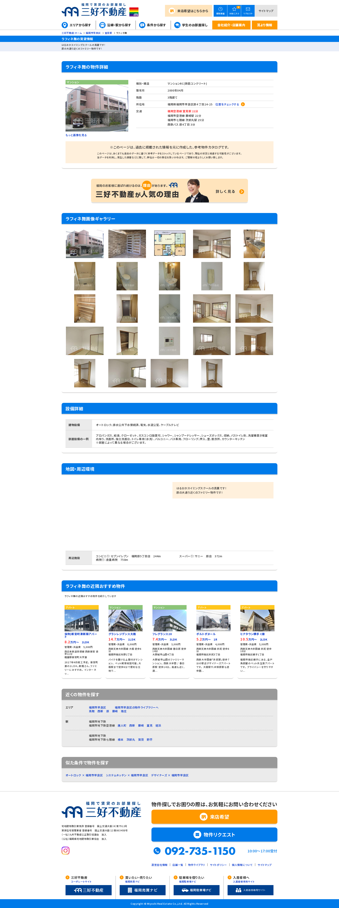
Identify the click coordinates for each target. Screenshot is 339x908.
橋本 (120, 739)
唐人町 (122, 725)
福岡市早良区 (97, 707)
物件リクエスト (219, 834)
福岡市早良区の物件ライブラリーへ (137, 707)
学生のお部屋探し (195, 25)
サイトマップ (266, 11)
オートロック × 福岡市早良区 (84, 775)
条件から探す (156, 25)
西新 (100, 711)
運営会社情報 (159, 865)
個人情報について (242, 865)
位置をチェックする (227, 104)
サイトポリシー (218, 865)
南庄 (124, 711)
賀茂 (141, 739)
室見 (149, 725)
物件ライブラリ (196, 865)
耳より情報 (264, 25)
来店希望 (192, 10)
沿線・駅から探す (119, 25)
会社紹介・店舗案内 (231, 25)
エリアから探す (80, 25)
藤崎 (115, 711)
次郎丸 (131, 739)
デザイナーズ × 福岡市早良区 (170, 775)
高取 (92, 711)
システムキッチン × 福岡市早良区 (127, 775)
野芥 (149, 739)
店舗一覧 (177, 865)
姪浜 (158, 725)
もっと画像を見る (76, 135)
